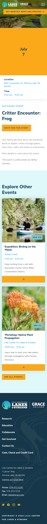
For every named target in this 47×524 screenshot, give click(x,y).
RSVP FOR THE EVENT (16, 128)
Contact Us (8, 445)
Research (7, 418)
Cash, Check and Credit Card (17, 452)
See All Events (14, 377)
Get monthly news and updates (23, 12)
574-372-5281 (16, 487)
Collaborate (8, 432)
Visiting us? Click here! (13, 479)
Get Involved (9, 439)
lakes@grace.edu (16, 494)
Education (7, 425)
